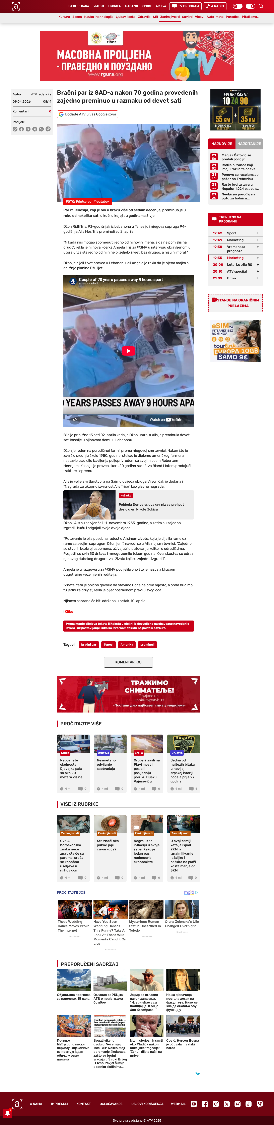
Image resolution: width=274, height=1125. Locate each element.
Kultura (64, 17)
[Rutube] (237, 1104)
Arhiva (161, 6)
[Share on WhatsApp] (41, 129)
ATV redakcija (41, 94)
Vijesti (98, 6)
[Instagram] (216, 1104)
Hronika (114, 6)
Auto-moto (215, 17)
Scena (77, 17)
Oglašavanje (111, 1104)
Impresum (59, 1104)
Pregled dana (78, 6)
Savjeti (187, 17)
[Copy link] (15, 129)
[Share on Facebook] (21, 129)
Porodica (232, 17)
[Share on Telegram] (28, 129)
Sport (146, 6)
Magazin (131, 6)
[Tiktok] (249, 1104)
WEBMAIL (178, 1104)
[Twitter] (227, 1104)
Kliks (69, 611)
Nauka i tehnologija (98, 17)
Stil (155, 17)
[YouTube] (194, 1104)
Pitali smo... (250, 17)
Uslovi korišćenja (147, 1104)
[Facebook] (205, 1104)
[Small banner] (235, 109)
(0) (128, 662)
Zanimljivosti (170, 17)
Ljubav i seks (126, 17)
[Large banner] (137, 56)
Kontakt (84, 1104)
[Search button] (261, 6)
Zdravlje (144, 17)
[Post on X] (34, 129)
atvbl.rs (159, 628)
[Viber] (260, 1104)
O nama (36, 1104)
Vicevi (199, 17)
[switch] (238, 6)
